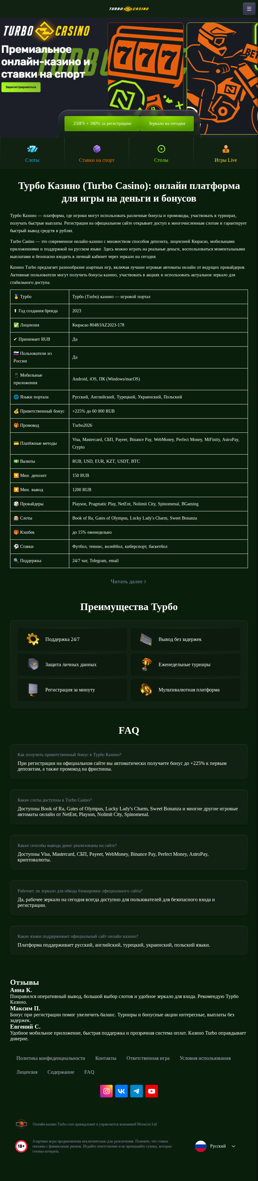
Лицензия (26, 1072)
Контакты (105, 1058)
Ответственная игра (148, 1058)
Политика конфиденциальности (50, 1058)
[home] (129, 9)
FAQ (89, 1072)
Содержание (61, 1072)
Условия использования (205, 1058)
